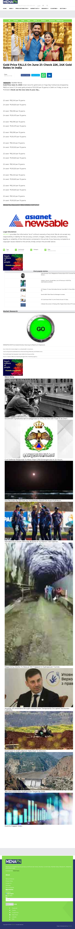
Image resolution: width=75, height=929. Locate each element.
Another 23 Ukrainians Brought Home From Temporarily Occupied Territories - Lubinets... (37, 709)
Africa (35, 20)
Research (45, 8)
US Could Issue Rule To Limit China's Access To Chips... (55, 299)
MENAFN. (13, 924)
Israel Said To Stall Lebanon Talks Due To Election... (26, 751)
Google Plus (15, 912)
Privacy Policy (9, 881)
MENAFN (7, 83)
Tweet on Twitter (35, 75)
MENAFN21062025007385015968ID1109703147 (21, 205)
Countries (53, 8)
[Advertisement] (29, 14)
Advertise (8, 885)
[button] (43, 5)
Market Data (34, 8)
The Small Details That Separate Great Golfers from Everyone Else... (19, 354)
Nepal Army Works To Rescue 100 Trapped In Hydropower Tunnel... (32, 667)
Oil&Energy (61, 20)
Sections (63, 8)
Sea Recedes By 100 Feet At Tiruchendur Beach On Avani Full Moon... (33, 501)
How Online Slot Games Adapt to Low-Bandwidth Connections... (18, 349)
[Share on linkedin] (49, 75)
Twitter (14, 910)
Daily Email (15, 914)
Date (5, 74)
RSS (13, 919)
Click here (16, 870)
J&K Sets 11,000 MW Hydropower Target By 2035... (25, 792)
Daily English (10, 893)
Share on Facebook (26, 75)
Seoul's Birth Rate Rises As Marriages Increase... (53, 294)
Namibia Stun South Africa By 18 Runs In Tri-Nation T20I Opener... (32, 542)
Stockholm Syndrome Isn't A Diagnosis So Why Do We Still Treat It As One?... (36, 419)
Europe (15, 20)
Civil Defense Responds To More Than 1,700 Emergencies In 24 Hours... (34, 460)
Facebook (14, 908)
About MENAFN (10, 887)
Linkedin (14, 917)
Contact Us (8, 883)
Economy (51, 20)
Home (4, 8)
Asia (29, 20)
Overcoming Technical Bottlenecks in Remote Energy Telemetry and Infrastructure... (23, 351)
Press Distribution (22, 8)
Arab (22, 20)
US (7, 20)
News (11, 8)
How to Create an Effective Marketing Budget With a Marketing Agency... (20, 356)
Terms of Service (10, 879)
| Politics (43, 20)
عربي (38, 5)
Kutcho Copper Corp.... (14, 826)
